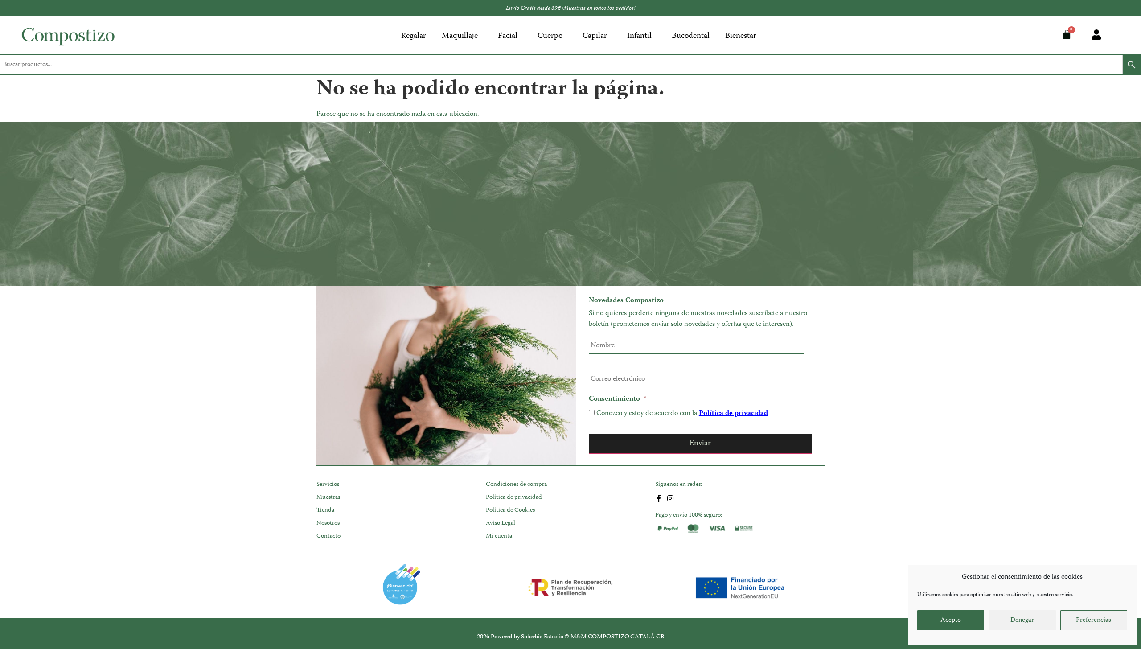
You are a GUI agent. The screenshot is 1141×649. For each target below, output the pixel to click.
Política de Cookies (510, 510)
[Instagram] (670, 498)
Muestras (328, 497)
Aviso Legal (500, 523)
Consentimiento (617, 399)
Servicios (327, 484)
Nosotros (328, 523)
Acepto (950, 620)
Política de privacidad (733, 413)
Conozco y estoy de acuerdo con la (682, 413)
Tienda (325, 510)
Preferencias (1093, 620)
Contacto (328, 536)
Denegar (1022, 620)
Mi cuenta (499, 536)
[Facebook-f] (658, 498)
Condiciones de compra (516, 484)
